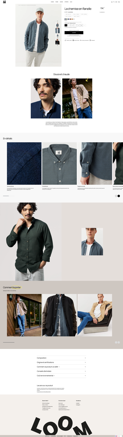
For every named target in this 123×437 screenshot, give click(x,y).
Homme (52, 1)
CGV (65, 436)
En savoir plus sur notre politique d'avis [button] (44, 391)
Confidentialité (53, 436)
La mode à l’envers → (63, 408)
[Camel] (72, 19)
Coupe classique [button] (84, 14)
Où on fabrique (61, 404)
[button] (116, 1)
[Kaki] (67, 19)
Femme (56, 1)
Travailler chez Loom (46, 408)
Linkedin (77, 403)
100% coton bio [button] (68, 14)
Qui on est (61, 403)
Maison (61, 1)
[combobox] (118, 436)
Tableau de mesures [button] (73, 23)
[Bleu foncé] (68, 19)
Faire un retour (45, 404)
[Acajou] (70, 19)
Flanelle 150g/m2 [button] (76, 14)
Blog (71, 1)
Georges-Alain (75, 436)
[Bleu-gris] (65, 19)
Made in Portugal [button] (69, 16)
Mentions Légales (60, 436)
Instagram (78, 404)
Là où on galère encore (63, 406)
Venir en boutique (45, 403)
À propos (66, 1)
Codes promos (69, 436)
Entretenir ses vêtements (47, 406)
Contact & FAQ (45, 409)
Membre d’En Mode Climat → (64, 409)
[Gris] (73, 19)
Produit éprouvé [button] (76, 16)
